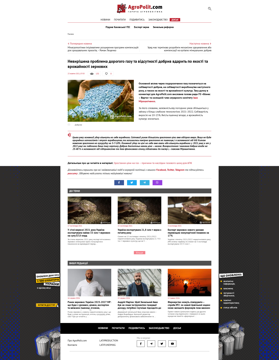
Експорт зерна (141, 27)
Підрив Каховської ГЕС (118, 27)
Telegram (179, 169)
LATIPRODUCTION (108, 340)
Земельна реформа (163, 27)
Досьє (174, 19)
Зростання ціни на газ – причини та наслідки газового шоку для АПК (153, 163)
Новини (105, 19)
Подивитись (137, 19)
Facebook (161, 169)
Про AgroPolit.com (77, 340)
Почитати (120, 19)
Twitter (170, 169)
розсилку (73, 173)
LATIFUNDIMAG (107, 344)
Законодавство (158, 19)
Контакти (72, 344)
